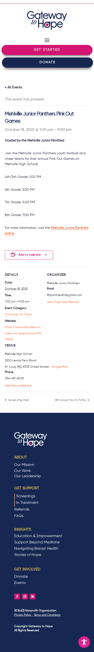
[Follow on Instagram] (25, 596)
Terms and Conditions (47, 615)
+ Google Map (58, 366)
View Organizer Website (63, 302)
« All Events (13, 87)
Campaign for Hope (18, 314)
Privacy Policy (23, 615)
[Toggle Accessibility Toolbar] (84, 642)
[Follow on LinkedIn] (32, 596)
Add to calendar (30, 254)
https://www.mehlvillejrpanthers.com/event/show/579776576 (23, 333)
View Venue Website (18, 385)
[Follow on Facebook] (17, 596)
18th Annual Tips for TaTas (71, 400)
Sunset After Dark (18, 400)
